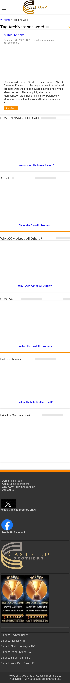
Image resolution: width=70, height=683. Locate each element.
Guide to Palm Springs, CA (16, 652)
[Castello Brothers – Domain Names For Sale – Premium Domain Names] (35, 7)
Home (6, 19)
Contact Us (8, 489)
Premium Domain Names (41, 40)
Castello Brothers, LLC (48, 675)
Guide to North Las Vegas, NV (18, 646)
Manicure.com (14, 35)
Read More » (11, 108)
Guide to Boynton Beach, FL (16, 635)
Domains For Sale (12, 480)
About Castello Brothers (15, 483)
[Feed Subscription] (69, 26)
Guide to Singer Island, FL (15, 657)
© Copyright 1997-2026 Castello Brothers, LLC (35, 678)
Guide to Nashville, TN (13, 640)
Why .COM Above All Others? (18, 486)
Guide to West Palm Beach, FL (18, 663)
